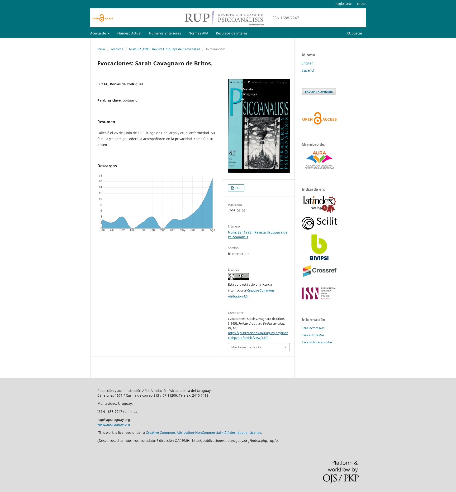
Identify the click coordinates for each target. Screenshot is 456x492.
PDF (238, 188)
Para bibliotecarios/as (317, 342)
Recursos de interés (231, 33)
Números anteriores (165, 33)
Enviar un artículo (319, 92)
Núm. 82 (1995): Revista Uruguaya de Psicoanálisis (164, 49)
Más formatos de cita (246, 347)
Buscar (356, 33)
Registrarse (344, 3)
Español (308, 70)
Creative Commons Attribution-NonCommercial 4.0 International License (203, 432)
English (308, 63)
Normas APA (198, 33)
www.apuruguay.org (113, 424)
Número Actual (129, 33)
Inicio (101, 49)
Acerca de (98, 33)
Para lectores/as (313, 328)
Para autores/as (313, 335)
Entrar (361, 3)
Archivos (117, 49)
